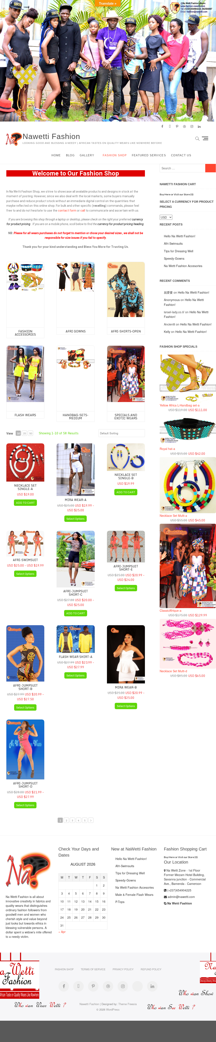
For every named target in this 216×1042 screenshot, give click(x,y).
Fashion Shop (115, 155)
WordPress (113, 1009)
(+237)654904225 (178, 890)
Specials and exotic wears (125, 417)
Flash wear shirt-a (75, 656)
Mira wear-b (126, 687)
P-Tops (119, 902)
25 (24, 433)
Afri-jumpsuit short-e (125, 568)
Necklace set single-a (25, 487)
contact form (67, 210)
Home (56, 155)
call (82, 210)
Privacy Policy (123, 969)
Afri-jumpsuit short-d (25, 785)
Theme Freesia (127, 1004)
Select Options (75, 518)
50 (30, 433)
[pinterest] (177, 126)
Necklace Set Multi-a (173, 515)
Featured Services (149, 155)
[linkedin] (199, 126)
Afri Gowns (76, 331)
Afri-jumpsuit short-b (25, 687)
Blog (70, 155)
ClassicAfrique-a (170, 610)
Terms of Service (93, 969)
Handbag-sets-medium (75, 417)
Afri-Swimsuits (173, 243)
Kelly (167, 331)
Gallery (87, 155)
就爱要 (168, 292)
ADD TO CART (25, 502)
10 (18, 433)
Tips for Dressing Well (178, 251)
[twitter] (169, 126)
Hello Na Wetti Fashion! (179, 236)
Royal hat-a (167, 449)
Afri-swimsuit (25, 559)
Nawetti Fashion (51, 136)
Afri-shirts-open (126, 331)
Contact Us (181, 155)
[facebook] (162, 126)
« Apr (62, 932)
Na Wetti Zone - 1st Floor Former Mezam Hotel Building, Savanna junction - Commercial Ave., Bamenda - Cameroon (185, 877)
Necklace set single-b (126, 476)
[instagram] (192, 126)
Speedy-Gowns (174, 258)
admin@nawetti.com (181, 897)
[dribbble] (184, 126)
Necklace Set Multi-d (173, 671)
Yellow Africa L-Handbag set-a (180, 405)
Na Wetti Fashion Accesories (183, 266)
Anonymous (172, 300)
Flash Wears (25, 415)
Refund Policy (151, 969)
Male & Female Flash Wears (134, 894)
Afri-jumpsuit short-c (75, 593)
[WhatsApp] (137, 986)
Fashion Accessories (25, 333)
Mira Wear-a (75, 499)
